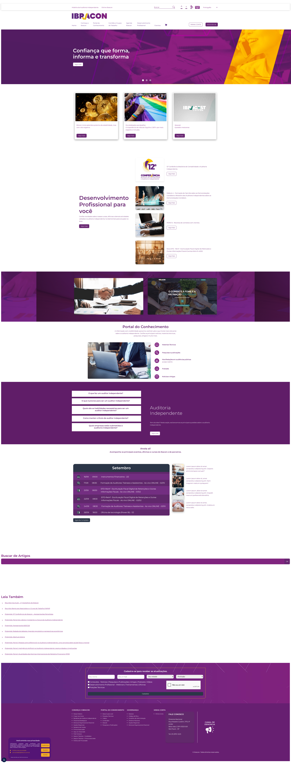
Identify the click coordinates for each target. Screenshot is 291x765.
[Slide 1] (143, 80)
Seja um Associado (79, 732)
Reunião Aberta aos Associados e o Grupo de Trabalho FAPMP (27, 608)
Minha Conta (159, 714)
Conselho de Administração (137, 718)
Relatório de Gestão (80, 727)
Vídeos (105, 718)
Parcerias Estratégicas (80, 720)
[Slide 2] (147, 80)
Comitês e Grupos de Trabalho (115, 24)
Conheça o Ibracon (85, 24)
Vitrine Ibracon (107, 7)
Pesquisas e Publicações (110, 725)
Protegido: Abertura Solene (15, 637)
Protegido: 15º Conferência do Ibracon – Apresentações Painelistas (29, 614)
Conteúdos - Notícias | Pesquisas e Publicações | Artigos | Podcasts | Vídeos (121, 682)
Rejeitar (45, 750)
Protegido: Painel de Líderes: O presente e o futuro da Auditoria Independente (34, 620)
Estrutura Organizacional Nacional (84, 723)
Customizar (45, 745)
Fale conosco (176, 714)
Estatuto (131, 714)
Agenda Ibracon (129, 24)
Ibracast (105, 723)
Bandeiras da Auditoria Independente (85, 718)
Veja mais (78, 64)
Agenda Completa (81, 520)
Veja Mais (171, 174)
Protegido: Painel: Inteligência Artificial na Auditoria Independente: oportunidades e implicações (41, 648)
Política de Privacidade (81, 740)
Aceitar (45, 755)
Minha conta (196, 24)
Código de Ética (133, 716)
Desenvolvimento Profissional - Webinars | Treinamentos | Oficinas (118, 685)
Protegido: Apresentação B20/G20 (17, 625)
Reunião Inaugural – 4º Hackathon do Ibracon (22, 603)
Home (74, 25)
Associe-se (211, 24)
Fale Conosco (78, 734)
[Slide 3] (150, 80)
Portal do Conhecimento (98, 24)
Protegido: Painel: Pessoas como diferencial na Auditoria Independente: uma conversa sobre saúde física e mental (47, 643)
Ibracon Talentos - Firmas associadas (84, 738)
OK (287, 561)
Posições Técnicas (97, 687)
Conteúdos (106, 720)
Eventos (158, 25)
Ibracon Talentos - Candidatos (82, 736)
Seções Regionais (79, 725)
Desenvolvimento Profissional (143, 24)
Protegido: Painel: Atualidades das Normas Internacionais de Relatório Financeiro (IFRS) (37, 654)
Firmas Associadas (79, 729)
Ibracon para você (108, 714)
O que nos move (79, 716)
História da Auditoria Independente (85, 7)
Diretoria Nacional (134, 720)
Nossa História (78, 714)
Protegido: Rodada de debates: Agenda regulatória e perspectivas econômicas (34, 631)
